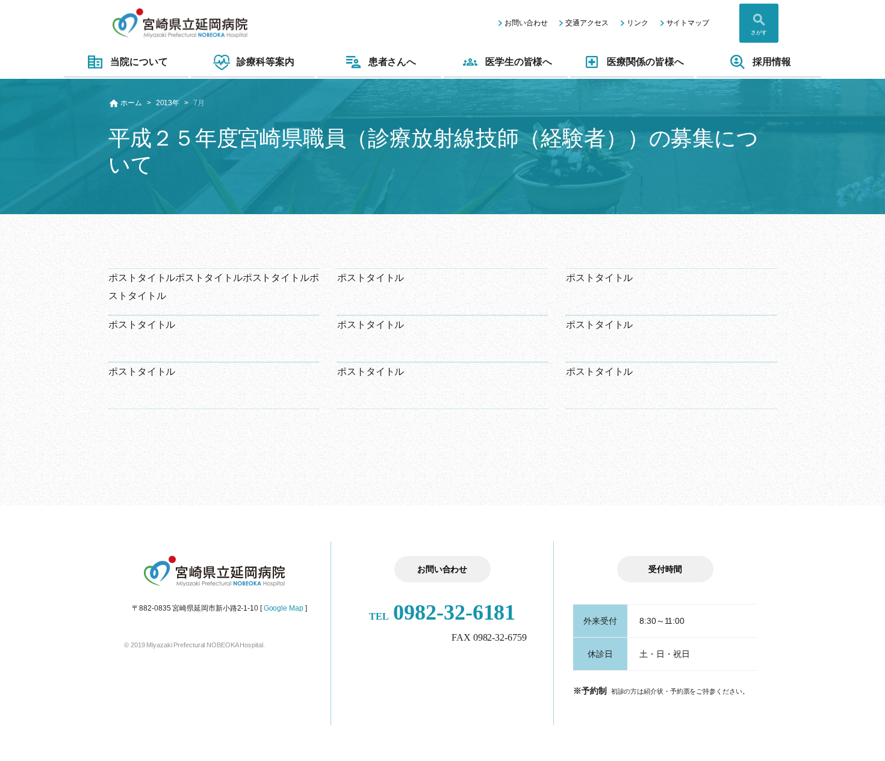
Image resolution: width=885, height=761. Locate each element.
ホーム (131, 103)
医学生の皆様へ (518, 62)
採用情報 (772, 62)
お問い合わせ (526, 23)
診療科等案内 (265, 62)
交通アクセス (586, 23)
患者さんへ (392, 62)
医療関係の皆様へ (645, 62)
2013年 (168, 103)
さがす (759, 32)
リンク (637, 23)
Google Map (283, 608)
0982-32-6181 (442, 612)
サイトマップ (687, 23)
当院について (138, 62)
